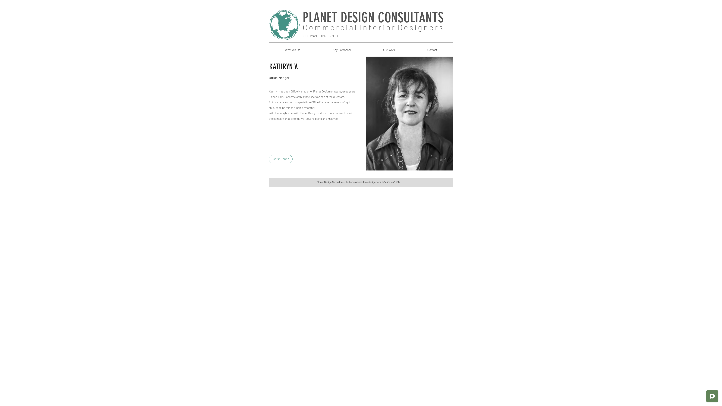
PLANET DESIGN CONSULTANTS (375, 17)
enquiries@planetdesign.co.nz (365, 182)
